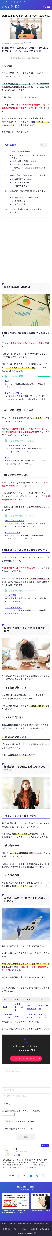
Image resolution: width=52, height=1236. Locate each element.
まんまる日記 (10, 6)
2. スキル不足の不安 (20, 183)
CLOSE (43, 145)
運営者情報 (6, 1229)
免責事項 (34, 1229)
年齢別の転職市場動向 (20, 151)
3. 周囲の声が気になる (21, 186)
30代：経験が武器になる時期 (24, 161)
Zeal (7, 381)
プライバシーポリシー (20, 1229)
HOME (4, 1223)
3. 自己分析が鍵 (19, 204)
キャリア (28, 43)
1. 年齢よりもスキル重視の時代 (25, 198)
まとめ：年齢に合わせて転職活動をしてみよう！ (27, 210)
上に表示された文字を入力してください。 (21, 1111)
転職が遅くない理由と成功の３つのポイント (27, 192)
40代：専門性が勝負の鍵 (22, 164)
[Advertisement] (26, 249)
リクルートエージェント (19, 1007)
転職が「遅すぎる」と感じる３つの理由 (27, 175)
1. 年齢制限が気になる (21, 179)
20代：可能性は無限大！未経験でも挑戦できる (29, 157)
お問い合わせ (44, 1229)
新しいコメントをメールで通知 (19, 1121)
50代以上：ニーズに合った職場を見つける (28, 169)
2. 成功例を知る (19, 201)
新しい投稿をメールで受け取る (19, 1129)
